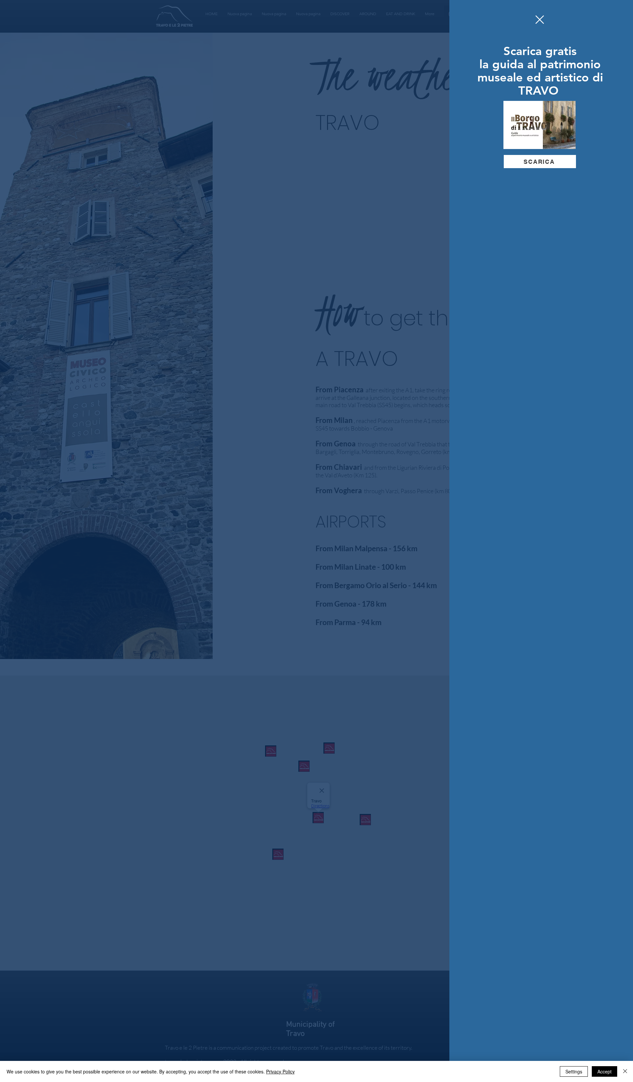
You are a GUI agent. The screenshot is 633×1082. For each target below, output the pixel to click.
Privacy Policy (280, 1071)
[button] (539, 20)
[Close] (625, 1071)
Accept (604, 1071)
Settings (573, 1071)
